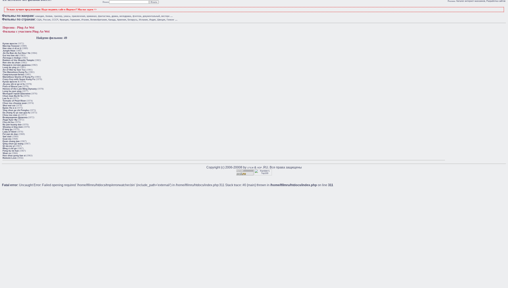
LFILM (250, 167)
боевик (48, 16)
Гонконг (170, 19)
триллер (58, 16)
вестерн (165, 16)
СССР (55, 19)
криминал (91, 16)
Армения (121, 19)
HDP (259, 167)
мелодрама (125, 16)
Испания (143, 19)
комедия (39, 16)
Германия (75, 19)
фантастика (104, 16)
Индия (152, 19)
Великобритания (98, 19)
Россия (46, 19)
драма (115, 16)
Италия (85, 19)
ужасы (67, 16)
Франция (64, 19)
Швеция (161, 19)
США (39, 19)
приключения (78, 16)
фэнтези (137, 16)
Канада (111, 19)
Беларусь (132, 19)
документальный (151, 16)
